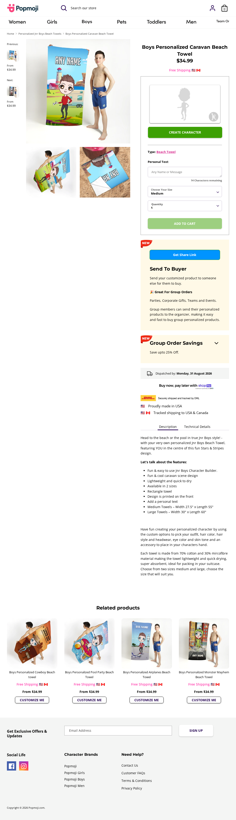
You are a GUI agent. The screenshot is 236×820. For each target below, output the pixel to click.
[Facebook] (11, 766)
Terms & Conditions (136, 780)
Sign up (196, 730)
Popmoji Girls (74, 773)
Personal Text (158, 162)
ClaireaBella (17, 23)
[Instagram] (23, 766)
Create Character (185, 132)
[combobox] (185, 191)
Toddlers (156, 23)
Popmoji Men (74, 785)
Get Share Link (184, 255)
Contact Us (129, 765)
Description (168, 426)
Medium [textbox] (157, 193)
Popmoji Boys (74, 779)
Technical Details (197, 426)
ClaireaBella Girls (52, 23)
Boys (87, 23)
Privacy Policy (131, 788)
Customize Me (32, 700)
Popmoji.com (36, 807)
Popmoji (70, 766)
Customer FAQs (133, 773)
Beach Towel (166, 152)
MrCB (191, 23)
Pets (121, 23)
